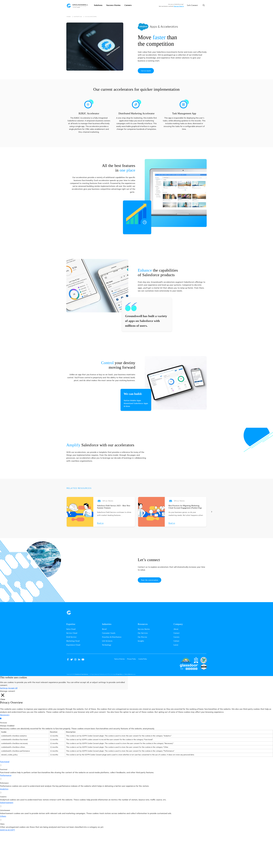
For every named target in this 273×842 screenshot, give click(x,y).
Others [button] (3, 816)
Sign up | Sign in (179, 6)
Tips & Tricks (107, 501)
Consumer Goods (108, 633)
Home (69, 16)
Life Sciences (107, 641)
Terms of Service (119, 659)
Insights (141, 641)
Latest (176, 645)
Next (212, 512)
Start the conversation (149, 580)
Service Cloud (71, 633)
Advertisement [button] (6, 802)
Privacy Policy (131, 659)
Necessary (3, 723)
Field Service (71, 637)
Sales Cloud (71, 629)
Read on (100, 523)
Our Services (143, 633)
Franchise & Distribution (111, 637)
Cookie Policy (142, 659)
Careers (128, 5)
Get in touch (146, 71)
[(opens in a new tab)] (186, 660)
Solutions (98, 5)
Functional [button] (4, 761)
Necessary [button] (4, 715)
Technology (106, 645)
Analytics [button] (4, 789)
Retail (104, 629)
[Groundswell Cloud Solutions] (78, 5)
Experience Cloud (73, 645)
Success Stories (113, 5)
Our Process (142, 637)
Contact (176, 633)
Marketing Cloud (73, 641)
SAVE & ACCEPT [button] (7, 830)
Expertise (78, 16)
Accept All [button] (12, 688)
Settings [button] (4, 688)
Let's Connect (192, 5)
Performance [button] (5, 775)
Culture (176, 641)
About (176, 629)
